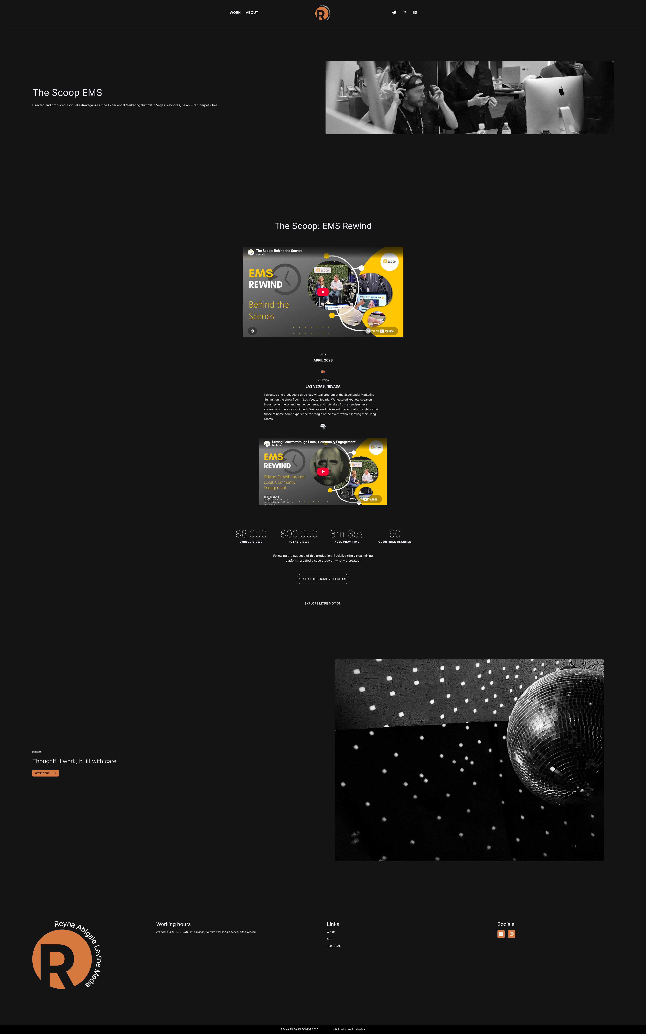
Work (235, 12)
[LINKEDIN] (415, 12)
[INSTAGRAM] (404, 12)
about (331, 939)
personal (333, 945)
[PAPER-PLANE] (394, 12)
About (252, 12)
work (331, 932)
